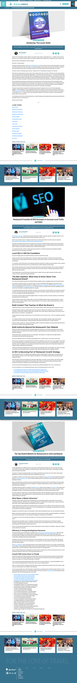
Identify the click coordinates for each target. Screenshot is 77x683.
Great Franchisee (20, 676)
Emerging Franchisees (20, 675)
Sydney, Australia (15, 128)
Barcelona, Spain (15, 131)
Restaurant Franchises (38, 40)
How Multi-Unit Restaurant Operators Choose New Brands (22, 7)
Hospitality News (20, 673)
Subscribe (65, 3)
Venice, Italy (14, 123)
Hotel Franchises (20, 671)
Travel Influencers (20, 678)
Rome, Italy (14, 138)
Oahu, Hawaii (15, 121)
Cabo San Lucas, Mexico (17, 126)
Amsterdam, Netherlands (17, 135)
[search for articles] (61, 4)
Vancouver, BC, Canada (17, 133)
